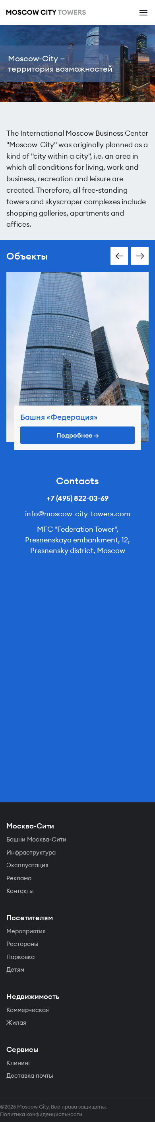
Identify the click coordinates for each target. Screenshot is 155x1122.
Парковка (20, 957)
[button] (119, 256)
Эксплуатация (27, 865)
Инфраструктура (31, 852)
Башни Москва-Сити (36, 839)
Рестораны (22, 944)
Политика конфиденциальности (41, 1114)
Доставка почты (29, 1075)
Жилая (16, 1022)
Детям (15, 969)
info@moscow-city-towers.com (77, 513)
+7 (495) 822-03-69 (77, 498)
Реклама (18, 878)
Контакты (20, 891)
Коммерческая (27, 1010)
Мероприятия (26, 931)
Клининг (18, 1063)
